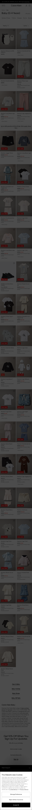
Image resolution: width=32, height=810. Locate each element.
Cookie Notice (13, 789)
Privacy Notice (24, 789)
